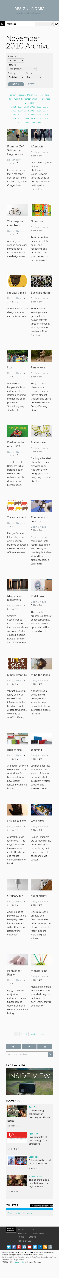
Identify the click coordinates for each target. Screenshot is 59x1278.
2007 (20, 118)
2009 (45, 114)
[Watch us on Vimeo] (35, 1247)
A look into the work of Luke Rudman (40, 1161)
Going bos (37, 221)
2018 (26, 110)
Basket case (38, 442)
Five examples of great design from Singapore (38, 1140)
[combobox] (44, 24)
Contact (33, 1229)
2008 (13, 118)
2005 (32, 118)
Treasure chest (16, 517)
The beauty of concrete (39, 519)
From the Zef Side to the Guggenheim (15, 150)
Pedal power (39, 596)
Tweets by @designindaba (20, 1213)
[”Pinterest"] (44, 1046)
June (47, 94)
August (17, 98)
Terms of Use (24, 1240)
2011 (32, 114)
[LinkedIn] (40, 1247)
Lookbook (33, 1156)
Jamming (36, 750)
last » (42, 1034)
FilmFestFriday (35, 1176)
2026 (13, 106)
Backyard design (41, 292)
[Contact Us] (50, 1247)
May (42, 94)
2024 (26, 106)
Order (29, 73)
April (36, 94)
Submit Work (37, 1233)
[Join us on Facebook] (29, 1046)
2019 (20, 110)
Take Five (33, 1107)
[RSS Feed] (45, 1247)
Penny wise (38, 367)
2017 (32, 110)
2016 (39, 110)
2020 (13, 110)
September (26, 98)
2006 (26, 118)
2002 (20, 122)
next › (33, 1034)
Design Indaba (20, 1262)
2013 (20, 114)
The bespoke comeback (15, 223)
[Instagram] (24, 1247)
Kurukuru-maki (16, 292)
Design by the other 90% (16, 444)
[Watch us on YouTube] (29, 1247)
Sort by (11, 73)
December (29, 102)
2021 (45, 106)
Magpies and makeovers (15, 598)
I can (10, 367)
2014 (13, 114)
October (35, 98)
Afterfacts (37, 146)
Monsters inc (39, 971)
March (30, 94)
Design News (15, 159)
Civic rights (38, 821)
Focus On (33, 1133)
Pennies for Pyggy (14, 972)
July (10, 98)
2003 (45, 118)
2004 (39, 118)
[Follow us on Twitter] (13, 1046)
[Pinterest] (19, 1247)
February (22, 94)
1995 (39, 122)
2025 (20, 106)
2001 (26, 122)
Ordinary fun (15, 896)
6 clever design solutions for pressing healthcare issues (28, 1115)
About (21, 1229)
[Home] (30, 9)
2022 (39, 106)
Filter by (12, 56)
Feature (12, 64)
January (13, 94)
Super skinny (39, 896)
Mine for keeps (40, 675)
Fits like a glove (16, 821)
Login (21, 1237)
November (45, 98)
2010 (39, 114)
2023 (32, 106)
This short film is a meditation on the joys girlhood (39, 1183)
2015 (45, 110)
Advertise (23, 1233)
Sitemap (32, 1237)
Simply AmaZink (17, 675)
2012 (26, 114)
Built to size (14, 750)
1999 (32, 122)
